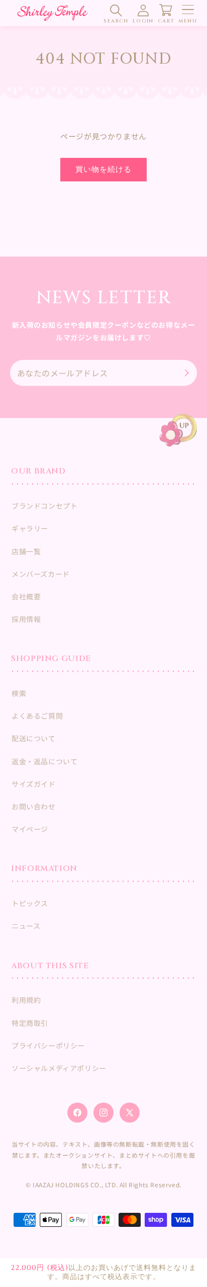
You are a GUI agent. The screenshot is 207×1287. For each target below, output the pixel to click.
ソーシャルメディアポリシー (59, 1068)
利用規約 (26, 1000)
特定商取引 (30, 1023)
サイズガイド (34, 784)
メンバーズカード (41, 574)
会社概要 (26, 596)
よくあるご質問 (37, 716)
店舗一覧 (26, 551)
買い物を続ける (103, 169)
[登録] (185, 373)
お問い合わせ (34, 806)
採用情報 (26, 619)
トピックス (30, 903)
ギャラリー (30, 528)
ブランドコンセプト (44, 506)
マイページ (30, 829)
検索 (19, 693)
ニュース (26, 926)
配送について (34, 738)
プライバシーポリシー (48, 1045)
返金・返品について (44, 761)
